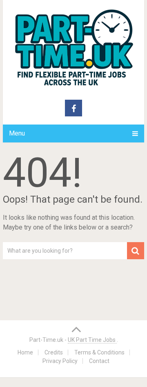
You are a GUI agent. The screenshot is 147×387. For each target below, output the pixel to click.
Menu (17, 133)
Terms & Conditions (99, 352)
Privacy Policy (60, 361)
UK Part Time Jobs (92, 340)
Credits (54, 352)
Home (25, 352)
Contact (99, 361)
